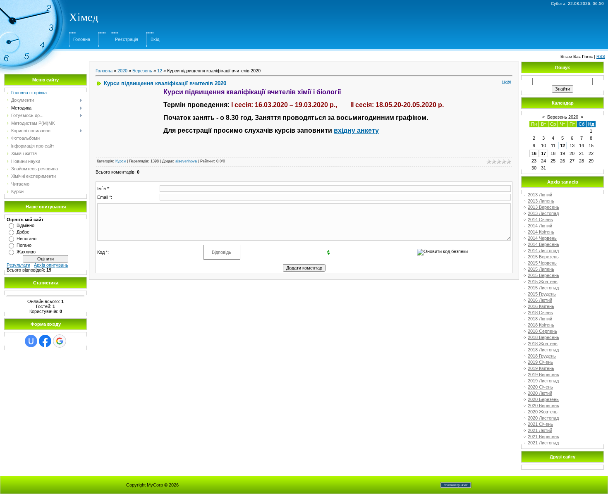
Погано (24, 245)
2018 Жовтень (543, 343)
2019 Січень (540, 362)
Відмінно (25, 225)
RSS (600, 56)
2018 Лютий (540, 318)
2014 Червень (542, 238)
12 (159, 70)
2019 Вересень (543, 374)
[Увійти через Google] (59, 341)
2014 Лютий (540, 225)
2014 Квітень (541, 231)
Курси (120, 161)
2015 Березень (543, 256)
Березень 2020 (562, 117)
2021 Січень (540, 424)
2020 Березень (543, 399)
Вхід (155, 39)
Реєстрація (126, 39)
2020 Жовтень (543, 411)
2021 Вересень (543, 436)
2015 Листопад (543, 287)
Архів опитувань (51, 265)
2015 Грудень (542, 293)
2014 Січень (540, 219)
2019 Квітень (541, 368)
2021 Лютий (540, 430)
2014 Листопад (543, 250)
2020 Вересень (543, 405)
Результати (18, 265)
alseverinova (186, 161)
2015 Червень (542, 262)
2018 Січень (540, 312)
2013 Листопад (543, 213)
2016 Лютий (540, 300)
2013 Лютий (540, 194)
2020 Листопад (543, 417)
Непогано (26, 238)
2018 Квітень (541, 324)
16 (533, 153)
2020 (122, 70)
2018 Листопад (543, 349)
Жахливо (26, 251)
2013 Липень (541, 200)
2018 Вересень (543, 337)
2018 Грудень (542, 355)
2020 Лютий (540, 393)
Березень (142, 70)
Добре (23, 231)
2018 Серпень (542, 331)
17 (543, 153)
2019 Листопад (543, 380)
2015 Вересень (543, 275)
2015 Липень (541, 269)
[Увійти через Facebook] (45, 341)
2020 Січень (540, 386)
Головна (81, 39)
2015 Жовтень (543, 281)
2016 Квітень (541, 306)
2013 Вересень (543, 207)
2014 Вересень (543, 244)
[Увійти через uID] (31, 341)
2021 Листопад (543, 442)
